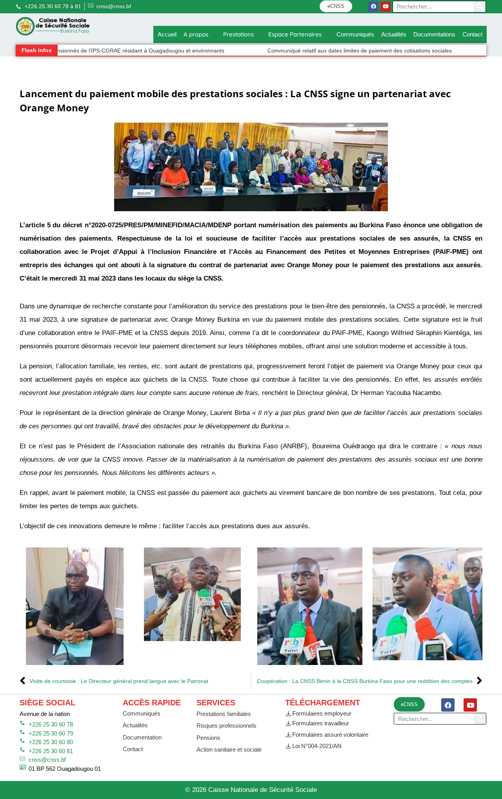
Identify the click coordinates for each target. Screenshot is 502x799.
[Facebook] (373, 7)
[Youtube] (385, 7)
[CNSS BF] (53, 26)
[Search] (480, 6)
